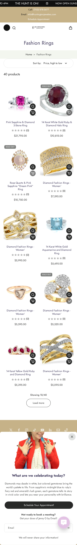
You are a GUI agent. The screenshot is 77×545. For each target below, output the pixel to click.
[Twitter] (11, 430)
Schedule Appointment (38, 19)
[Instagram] (27, 430)
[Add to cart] (33, 113)
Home (29, 54)
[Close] (72, 436)
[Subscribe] (68, 528)
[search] (14, 27)
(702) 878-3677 (41, 9)
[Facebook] (19, 430)
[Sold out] (69, 113)
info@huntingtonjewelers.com (42, 14)
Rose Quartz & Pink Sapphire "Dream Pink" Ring (20, 186)
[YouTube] (42, 430)
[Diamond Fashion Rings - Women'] (56, 161)
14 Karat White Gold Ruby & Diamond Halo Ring (57, 123)
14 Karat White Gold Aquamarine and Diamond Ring (56, 250)
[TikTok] (34, 430)
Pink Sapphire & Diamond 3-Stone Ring (20, 123)
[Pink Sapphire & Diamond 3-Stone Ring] (20, 100)
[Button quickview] (33, 106)
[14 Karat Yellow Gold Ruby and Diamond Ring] (20, 349)
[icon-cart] (69, 27)
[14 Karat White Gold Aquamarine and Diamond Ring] (56, 224)
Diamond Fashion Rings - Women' (56, 184)
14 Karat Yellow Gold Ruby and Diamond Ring (20, 372)
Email (11, 527)
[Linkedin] (50, 430)
